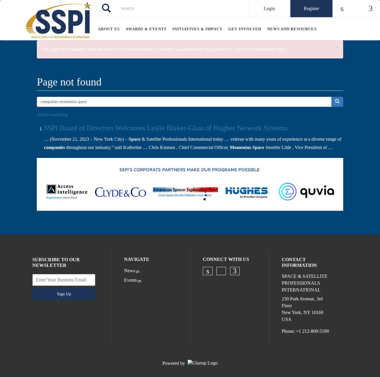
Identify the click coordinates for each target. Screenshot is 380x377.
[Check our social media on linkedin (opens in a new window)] (208, 271)
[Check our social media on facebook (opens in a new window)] (235, 271)
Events (130, 280)
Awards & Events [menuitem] (146, 29)
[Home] (47, 20)
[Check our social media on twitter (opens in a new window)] (221, 271)
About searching (52, 114)
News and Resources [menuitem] (291, 29)
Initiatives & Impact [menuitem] (197, 29)
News (129, 270)
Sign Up (64, 294)
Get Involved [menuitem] (244, 29)
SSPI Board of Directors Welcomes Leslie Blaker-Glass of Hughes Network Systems (165, 128)
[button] (337, 48)
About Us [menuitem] (109, 29)
